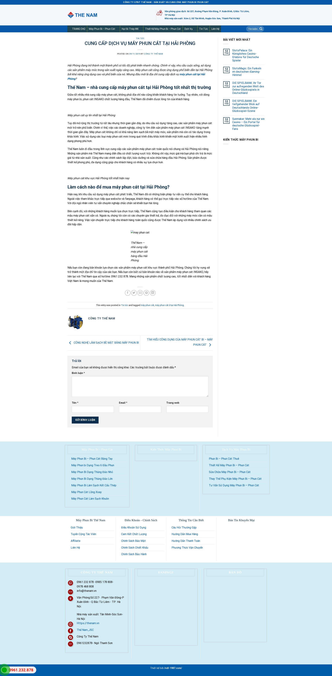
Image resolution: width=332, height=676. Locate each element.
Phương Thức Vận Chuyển (187, 547)
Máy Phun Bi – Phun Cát (102, 28)
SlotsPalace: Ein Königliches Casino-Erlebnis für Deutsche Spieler (245, 55)
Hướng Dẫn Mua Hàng (185, 534)
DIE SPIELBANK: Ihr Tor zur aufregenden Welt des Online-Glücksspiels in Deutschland (248, 88)
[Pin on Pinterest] (146, 293)
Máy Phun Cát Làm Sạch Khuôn (90, 498)
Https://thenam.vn (88, 623)
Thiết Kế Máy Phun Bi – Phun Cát (163, 28)
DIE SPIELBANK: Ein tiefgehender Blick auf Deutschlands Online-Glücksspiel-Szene (246, 106)
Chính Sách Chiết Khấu (134, 547)
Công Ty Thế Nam (153, 54)
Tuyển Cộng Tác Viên (83, 534)
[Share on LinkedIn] (153, 293)
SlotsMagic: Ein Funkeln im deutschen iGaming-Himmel (246, 72)
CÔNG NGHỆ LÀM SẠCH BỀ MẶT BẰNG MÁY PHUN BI (106, 342)
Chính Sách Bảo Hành (134, 554)
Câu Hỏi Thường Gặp (184, 527)
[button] (116, 28)
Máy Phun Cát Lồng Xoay (86, 492)
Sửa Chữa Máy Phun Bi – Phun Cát (230, 472)
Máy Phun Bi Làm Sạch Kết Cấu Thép (93, 485)
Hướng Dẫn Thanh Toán (186, 540)
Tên (75, 402)
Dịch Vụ (189, 28)
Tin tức (203, 28)
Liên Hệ (215, 28)
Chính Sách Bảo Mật (133, 540)
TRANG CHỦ (78, 28)
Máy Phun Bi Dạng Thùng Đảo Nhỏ (92, 472)
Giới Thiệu (77, 527)
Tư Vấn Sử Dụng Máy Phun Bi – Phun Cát (234, 485)
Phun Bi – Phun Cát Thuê (224, 458)
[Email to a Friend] (140, 293)
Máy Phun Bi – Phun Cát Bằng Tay (92, 458)
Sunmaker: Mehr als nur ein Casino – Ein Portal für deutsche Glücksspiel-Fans (248, 124)
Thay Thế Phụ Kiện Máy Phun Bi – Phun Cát (235, 478)
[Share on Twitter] (134, 293)
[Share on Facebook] (128, 293)
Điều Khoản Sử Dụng (133, 527)
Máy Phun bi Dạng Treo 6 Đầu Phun (92, 465)
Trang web (172, 402)
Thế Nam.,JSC (85, 630)
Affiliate (75, 540)
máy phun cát (147, 305)
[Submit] (261, 29)
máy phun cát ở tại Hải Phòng (169, 305)
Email (123, 402)
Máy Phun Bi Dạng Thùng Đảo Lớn (92, 478)
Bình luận (78, 373)
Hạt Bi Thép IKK (130, 28)
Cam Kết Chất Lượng (134, 534)
